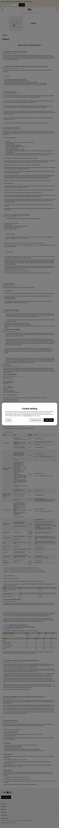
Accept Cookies (48, 420)
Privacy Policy (37, 415)
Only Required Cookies (36, 420)
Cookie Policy (28, 415)
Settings (8, 420)
